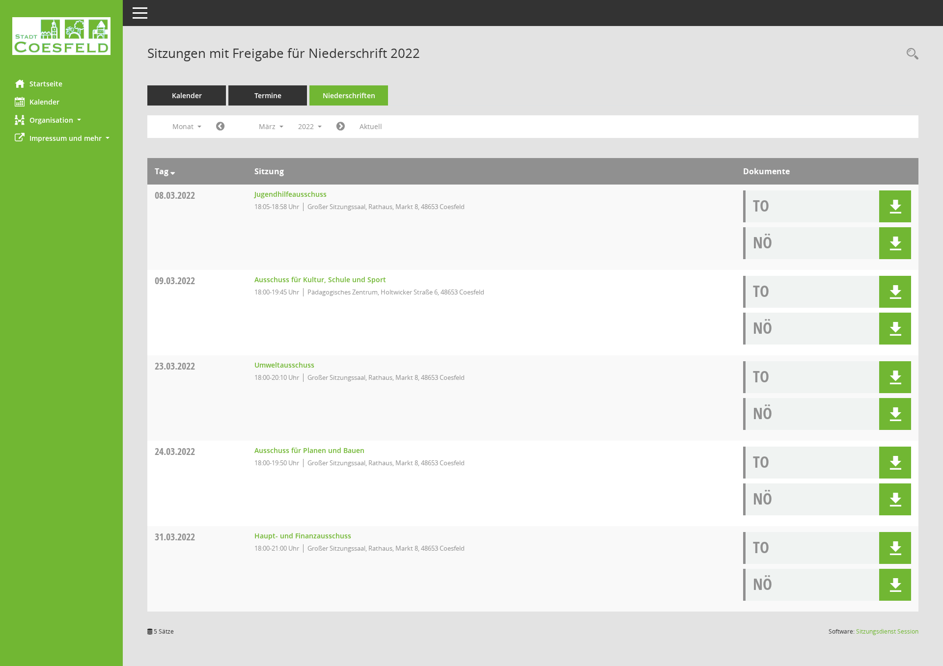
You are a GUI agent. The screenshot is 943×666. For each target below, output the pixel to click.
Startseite (45, 83)
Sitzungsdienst (887, 631)
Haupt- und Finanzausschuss (302, 535)
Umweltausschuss (284, 365)
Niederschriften (349, 95)
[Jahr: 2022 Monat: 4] (340, 126)
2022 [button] (307, 126)
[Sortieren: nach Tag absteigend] (172, 171)
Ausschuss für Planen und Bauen (309, 450)
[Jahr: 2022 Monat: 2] (220, 126)
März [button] (268, 126)
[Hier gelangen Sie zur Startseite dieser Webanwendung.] (61, 36)
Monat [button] (183, 126)
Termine (267, 95)
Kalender (44, 102)
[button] (61, 120)
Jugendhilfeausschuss (290, 194)
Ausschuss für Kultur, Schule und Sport (320, 279)
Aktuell (371, 126)
